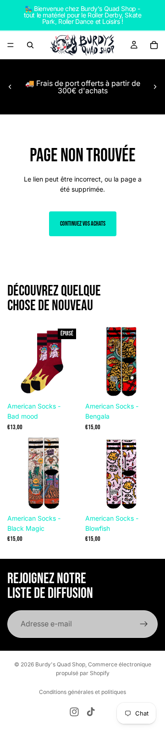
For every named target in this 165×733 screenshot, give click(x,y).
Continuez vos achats (82, 223)
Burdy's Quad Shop (60, 664)
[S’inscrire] (144, 624)
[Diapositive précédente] (10, 87)
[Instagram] (74, 711)
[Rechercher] (30, 45)
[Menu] (10, 45)
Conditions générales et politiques (82, 691)
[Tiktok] (90, 711)
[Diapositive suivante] (155, 87)
